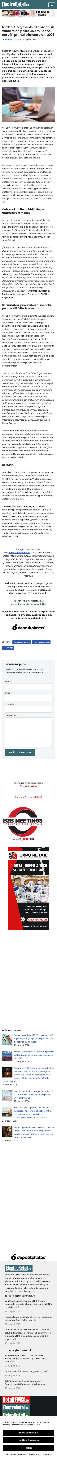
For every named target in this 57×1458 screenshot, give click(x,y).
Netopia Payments (22, 642)
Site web (9, 704)
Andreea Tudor (12, 39)
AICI (43, 618)
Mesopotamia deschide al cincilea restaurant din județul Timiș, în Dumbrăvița (28, 1318)
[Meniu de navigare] (51, 4)
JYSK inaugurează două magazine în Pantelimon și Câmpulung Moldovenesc (25, 1383)
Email (8, 692)
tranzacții (8, 648)
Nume (8, 681)
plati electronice (41, 642)
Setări (28, 1447)
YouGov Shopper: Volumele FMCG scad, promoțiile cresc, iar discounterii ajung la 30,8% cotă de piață (28, 1304)
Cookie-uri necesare (28, 1440)
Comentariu (12, 715)
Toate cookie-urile (28, 1432)
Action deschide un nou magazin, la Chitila (26, 1371)
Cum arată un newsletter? (28, 797)
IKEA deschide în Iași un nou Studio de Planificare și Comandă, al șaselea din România (24, 1358)
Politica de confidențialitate (15, 1454)
